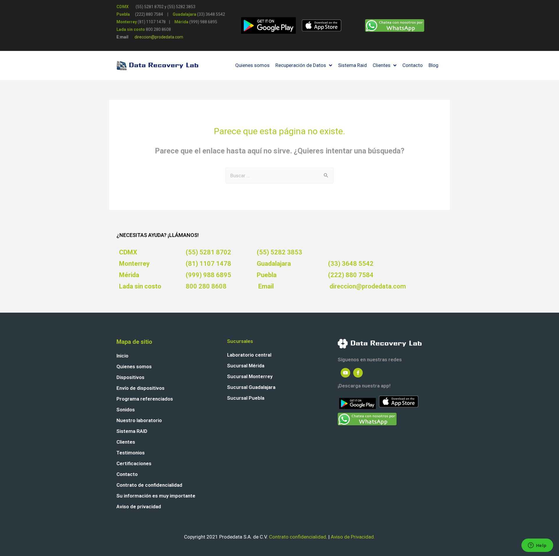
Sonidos (125, 409)
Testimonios (130, 453)
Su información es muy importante (155, 496)
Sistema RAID (131, 431)
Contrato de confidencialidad (149, 485)
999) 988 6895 (204, 22)
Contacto (127, 474)
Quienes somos (134, 366)
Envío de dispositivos (140, 388)
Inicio (122, 356)
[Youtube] (345, 373)
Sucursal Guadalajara (251, 387)
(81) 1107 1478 (208, 263)
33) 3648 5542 (212, 14)
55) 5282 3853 (182, 6)
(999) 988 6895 (208, 275)
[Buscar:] (279, 175)
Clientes (125, 442)
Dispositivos (130, 377)
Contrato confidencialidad (297, 537)
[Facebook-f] (358, 373)
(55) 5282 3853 (279, 252)
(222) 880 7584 (351, 275)
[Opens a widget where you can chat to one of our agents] (537, 546)
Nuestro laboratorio (139, 420)
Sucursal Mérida (245, 366)
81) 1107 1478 (152, 22)
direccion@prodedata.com (159, 37)
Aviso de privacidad (138, 506)
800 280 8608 (158, 29)
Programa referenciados (144, 399)
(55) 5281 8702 (150, 6)
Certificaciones (133, 463)
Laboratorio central (249, 355)
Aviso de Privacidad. (353, 537)
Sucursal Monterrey (250, 376)
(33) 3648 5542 (351, 263)
